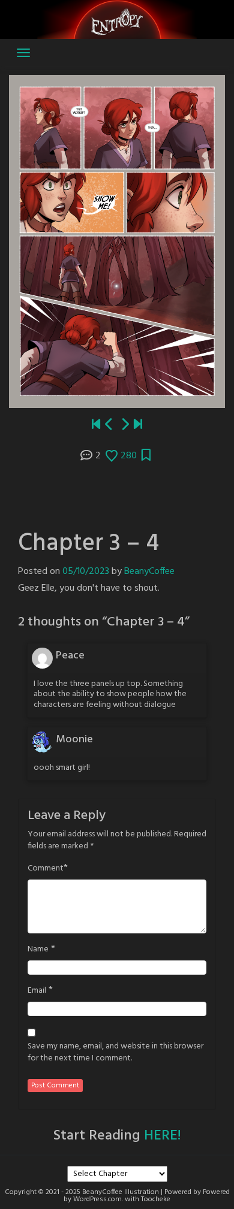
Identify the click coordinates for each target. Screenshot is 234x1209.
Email (37, 991)
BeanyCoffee (149, 571)
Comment (46, 869)
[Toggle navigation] (23, 53)
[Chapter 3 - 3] (109, 425)
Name (38, 950)
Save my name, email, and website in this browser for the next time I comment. (115, 1053)
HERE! (162, 1136)
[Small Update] (138, 425)
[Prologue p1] (96, 425)
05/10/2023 (85, 571)
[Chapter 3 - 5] (125, 425)
